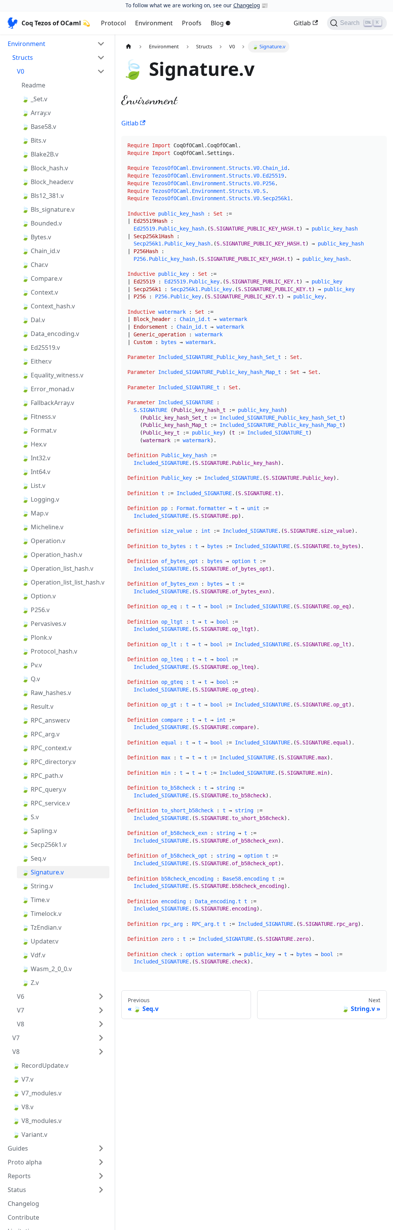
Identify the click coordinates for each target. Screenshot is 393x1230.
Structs (22, 57)
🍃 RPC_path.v (42, 775)
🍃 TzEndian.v (41, 927)
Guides (18, 1148)
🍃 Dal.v (33, 320)
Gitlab (302, 23)
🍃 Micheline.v (42, 527)
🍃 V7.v (22, 1079)
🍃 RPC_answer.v (45, 720)
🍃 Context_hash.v (48, 306)
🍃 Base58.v (38, 126)
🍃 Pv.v (31, 665)
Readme (33, 85)
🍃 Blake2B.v (39, 154)
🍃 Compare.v (41, 278)
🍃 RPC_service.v (45, 803)
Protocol (113, 23)
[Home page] (128, 47)
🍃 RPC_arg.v (40, 734)
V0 (20, 71)
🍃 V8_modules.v (36, 1120)
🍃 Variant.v (29, 1134)
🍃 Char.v (34, 264)
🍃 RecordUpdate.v (40, 1065)
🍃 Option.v (38, 596)
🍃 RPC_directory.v (48, 761)
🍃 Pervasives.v (43, 623)
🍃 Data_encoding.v (50, 333)
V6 (20, 996)
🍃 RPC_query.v (43, 789)
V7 (20, 1010)
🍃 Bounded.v (41, 223)
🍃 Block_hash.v (44, 168)
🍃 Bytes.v (36, 237)
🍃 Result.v (37, 706)
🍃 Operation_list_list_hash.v (62, 582)
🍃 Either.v (36, 361)
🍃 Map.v (34, 513)
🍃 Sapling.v (39, 831)
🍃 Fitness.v (38, 416)
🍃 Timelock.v (41, 913)
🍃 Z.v (30, 982)
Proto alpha (25, 1162)
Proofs (191, 23)
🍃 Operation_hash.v (51, 554)
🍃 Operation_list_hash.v (57, 568)
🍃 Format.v (38, 430)
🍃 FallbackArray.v (47, 402)
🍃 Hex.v (33, 444)
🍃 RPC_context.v (46, 748)
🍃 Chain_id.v (40, 251)
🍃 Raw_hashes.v (46, 692)
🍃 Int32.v (35, 458)
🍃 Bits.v (33, 140)
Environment (154, 23)
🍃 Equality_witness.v (52, 375)
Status (17, 1190)
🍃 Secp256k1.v (43, 844)
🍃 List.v (33, 485)
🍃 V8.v (22, 1107)
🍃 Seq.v (33, 858)
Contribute (23, 1217)
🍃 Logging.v (40, 499)
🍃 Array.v (36, 113)
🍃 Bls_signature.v (47, 209)
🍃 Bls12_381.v (42, 195)
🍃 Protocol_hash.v (49, 651)
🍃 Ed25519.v (40, 347)
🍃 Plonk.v (36, 637)
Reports (19, 1176)
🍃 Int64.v (35, 472)
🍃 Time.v (35, 900)
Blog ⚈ (221, 23)
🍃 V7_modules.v (36, 1093)
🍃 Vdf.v (33, 955)
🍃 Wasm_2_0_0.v (46, 969)
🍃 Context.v (39, 292)
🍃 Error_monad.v (47, 389)
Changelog (246, 5)
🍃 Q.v (30, 679)
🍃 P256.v (35, 610)
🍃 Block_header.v (47, 182)
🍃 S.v (30, 817)
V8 (20, 1024)
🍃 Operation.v (43, 541)
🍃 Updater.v (39, 941)
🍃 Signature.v (42, 872)
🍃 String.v (37, 886)
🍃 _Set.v (34, 99)
